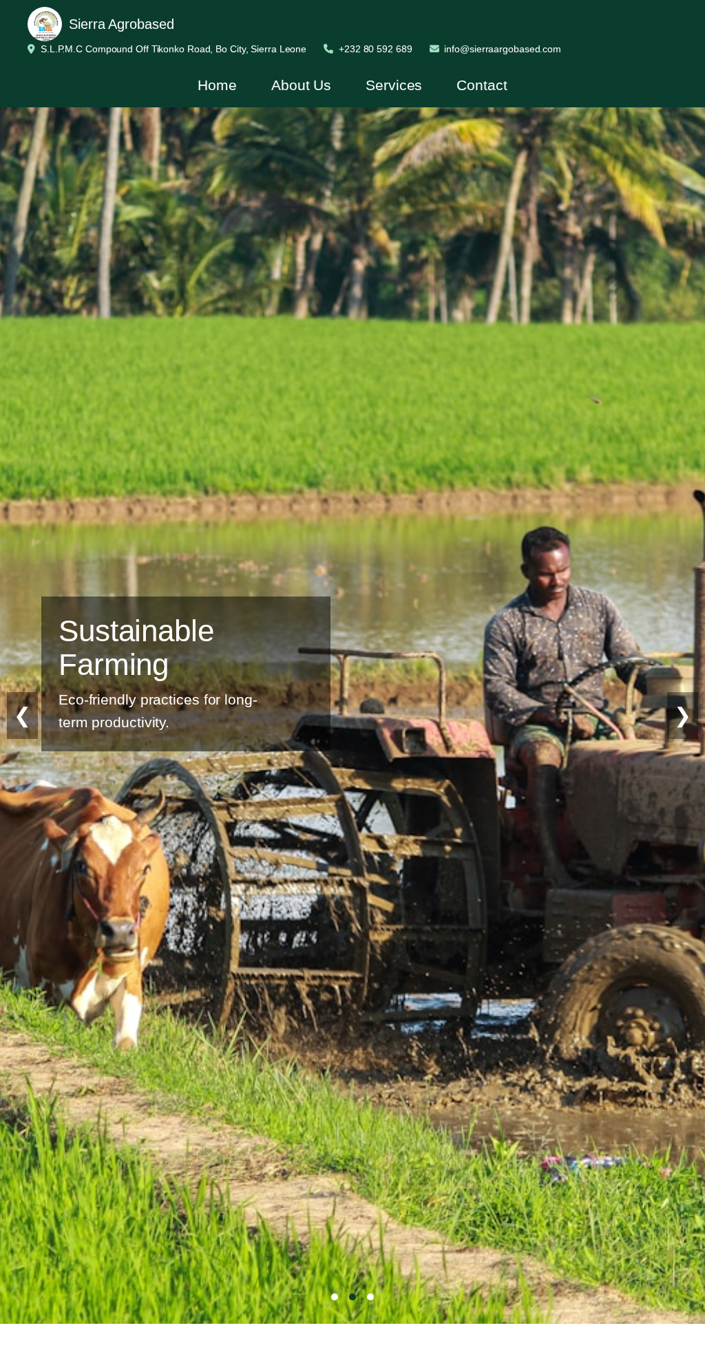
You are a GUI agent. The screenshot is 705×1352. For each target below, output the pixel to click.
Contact (481, 85)
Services (394, 85)
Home (217, 85)
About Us (301, 85)
